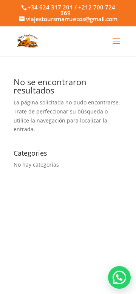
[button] (119, 277)
